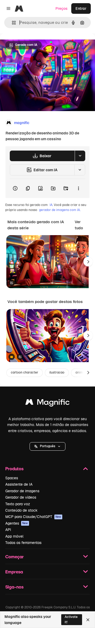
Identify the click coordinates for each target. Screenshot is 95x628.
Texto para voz (17, 504)
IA (51, 205)
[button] (47, 446)
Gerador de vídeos (20, 497)
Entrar (81, 8)
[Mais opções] (78, 188)
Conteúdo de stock (21, 510)
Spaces (11, 478)
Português (47, 446)
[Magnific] (47, 403)
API (8, 529)
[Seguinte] (88, 261)
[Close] (88, 620)
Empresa (14, 571)
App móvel (14, 536)
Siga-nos (14, 587)
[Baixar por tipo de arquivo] (80, 156)
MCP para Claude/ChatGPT (33, 516)
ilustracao (56, 372)
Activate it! (71, 619)
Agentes (16, 523)
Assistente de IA (18, 484)
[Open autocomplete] (11, 23)
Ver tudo (79, 224)
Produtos (14, 468)
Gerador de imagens (22, 491)
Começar (14, 556)
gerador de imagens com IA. (59, 210)
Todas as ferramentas (23, 542)
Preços (61, 8)
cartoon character (24, 372)
